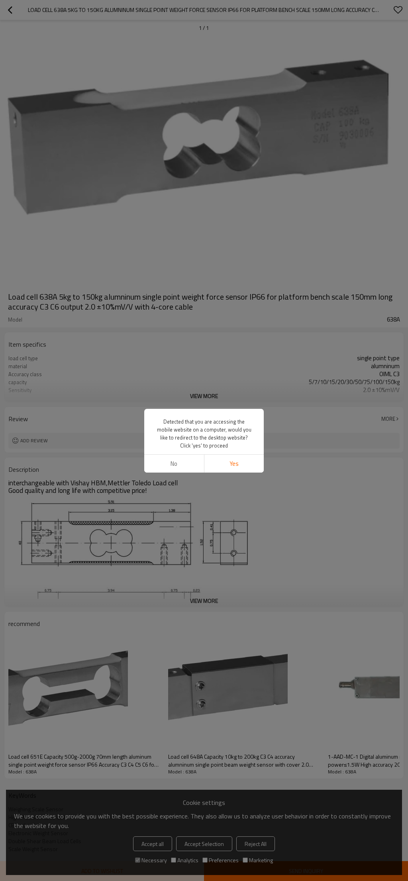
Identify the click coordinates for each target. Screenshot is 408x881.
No (174, 463)
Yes (234, 463)
